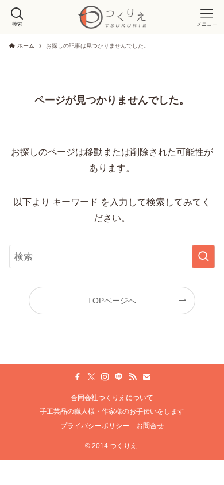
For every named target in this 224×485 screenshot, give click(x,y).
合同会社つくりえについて (112, 397)
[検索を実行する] (203, 256)
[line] (119, 377)
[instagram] (105, 377)
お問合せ (150, 425)
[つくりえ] (112, 17)
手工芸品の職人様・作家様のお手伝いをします (112, 411)
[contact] (146, 377)
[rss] (133, 377)
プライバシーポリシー (94, 425)
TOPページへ (111, 300)
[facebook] (77, 377)
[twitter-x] (91, 377)
